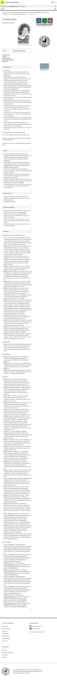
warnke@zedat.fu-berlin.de (19, 50)
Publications (5, 61)
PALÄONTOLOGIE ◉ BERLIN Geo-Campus (38, 12)
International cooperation (8, 59)
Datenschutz (6, 636)
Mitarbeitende (5, 14)
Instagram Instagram (36, 626)
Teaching (4, 56)
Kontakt (5, 631)
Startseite (4, 12)
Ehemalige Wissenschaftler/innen (18, 14)
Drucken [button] (5, 650)
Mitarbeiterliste (6, 628)
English (5, 657)
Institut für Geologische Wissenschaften (18, 12)
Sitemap (5, 641)
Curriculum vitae (6, 54)
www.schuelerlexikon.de (9, 564)
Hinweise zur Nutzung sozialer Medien (37, 632)
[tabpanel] (17, 316)
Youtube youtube (35, 628)
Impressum (5, 633)
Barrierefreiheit (6, 638)
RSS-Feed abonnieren (8, 652)
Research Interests (6, 58)
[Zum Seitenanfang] (31, 63)
